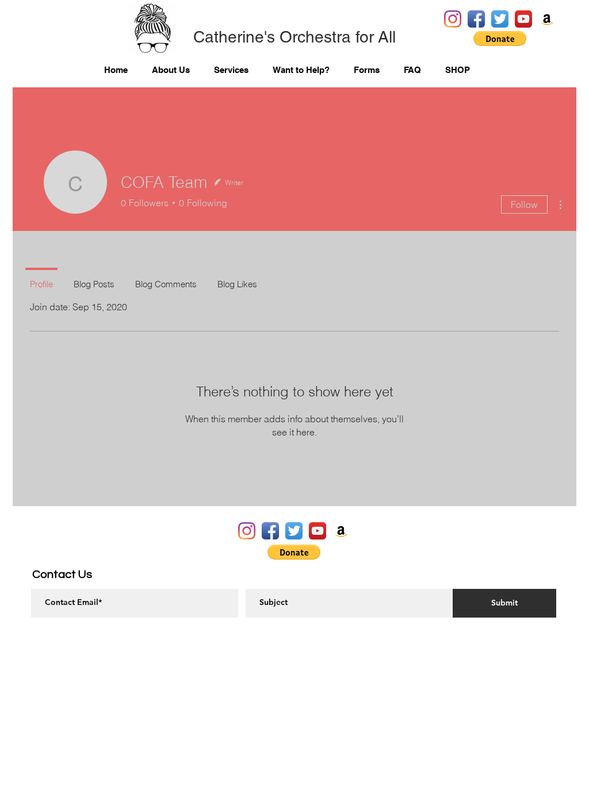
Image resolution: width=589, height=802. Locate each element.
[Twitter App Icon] (499, 19)
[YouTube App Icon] (523, 19)
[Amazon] (547, 19)
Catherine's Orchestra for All (294, 37)
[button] (499, 38)
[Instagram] (452, 19)
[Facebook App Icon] (476, 19)
